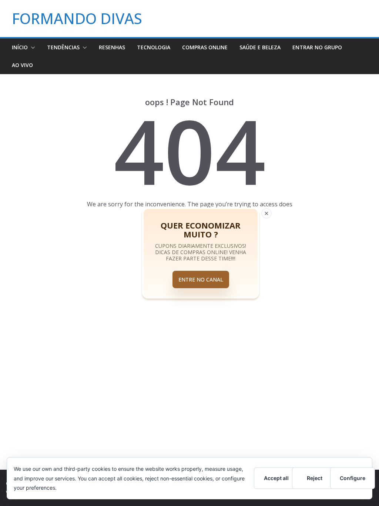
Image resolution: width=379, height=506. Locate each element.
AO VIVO (22, 65)
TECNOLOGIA (153, 47)
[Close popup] (266, 213)
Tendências (63, 47)
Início (20, 47)
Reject (314, 478)
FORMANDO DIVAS (77, 18)
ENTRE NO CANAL (200, 279)
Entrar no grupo (317, 47)
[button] (31, 47)
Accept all (276, 478)
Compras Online (205, 47)
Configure (352, 478)
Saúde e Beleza (260, 47)
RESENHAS (112, 47)
